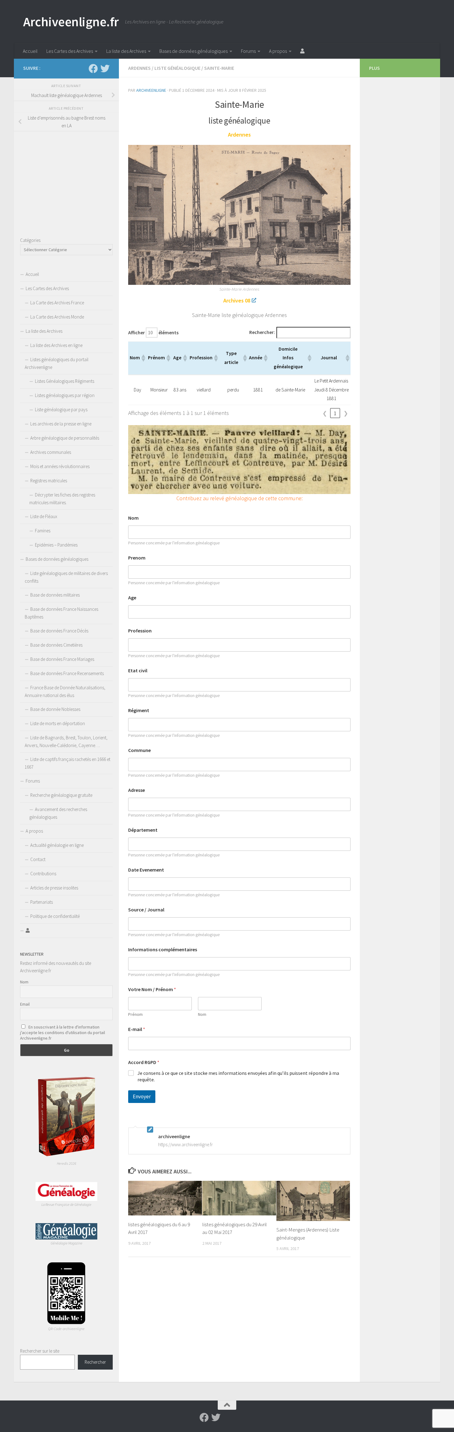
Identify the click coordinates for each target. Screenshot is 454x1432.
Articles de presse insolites (54, 888)
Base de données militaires (55, 595)
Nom (133, 518)
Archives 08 (236, 300)
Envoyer (142, 1096)
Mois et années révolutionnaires (60, 466)
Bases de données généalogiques (193, 51)
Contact (37, 859)
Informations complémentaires (162, 950)
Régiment (138, 710)
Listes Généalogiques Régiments (64, 381)
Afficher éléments (153, 333)
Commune (139, 750)
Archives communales (50, 452)
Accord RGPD (143, 1062)
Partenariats (41, 902)
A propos (278, 51)
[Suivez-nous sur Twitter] (105, 68)
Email (25, 1004)
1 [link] (335, 413)
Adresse (136, 790)
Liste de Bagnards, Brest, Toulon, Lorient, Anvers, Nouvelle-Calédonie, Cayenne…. (66, 741)
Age (132, 598)
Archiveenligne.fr (71, 22)
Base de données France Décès (59, 631)
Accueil (30, 51)
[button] (143, 358)
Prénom (135, 1014)
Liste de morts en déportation (57, 723)
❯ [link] (345, 413)
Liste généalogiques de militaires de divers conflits (66, 577)
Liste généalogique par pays (61, 409)
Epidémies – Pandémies (56, 545)
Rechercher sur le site (39, 1351)
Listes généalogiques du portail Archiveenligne (56, 363)
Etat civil (137, 671)
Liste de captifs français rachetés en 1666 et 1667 (67, 763)
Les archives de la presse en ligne (60, 424)
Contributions (43, 874)
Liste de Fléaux (43, 516)
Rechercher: (262, 332)
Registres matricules (48, 481)
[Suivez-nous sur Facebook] (93, 68)
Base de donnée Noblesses (55, 709)
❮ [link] (324, 413)
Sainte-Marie (219, 68)
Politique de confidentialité (55, 916)
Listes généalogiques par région (65, 395)
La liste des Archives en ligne (56, 345)
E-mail (136, 1029)
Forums (248, 51)
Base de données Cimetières (56, 645)
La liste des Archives (126, 51)
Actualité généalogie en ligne (57, 845)
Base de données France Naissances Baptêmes (61, 613)
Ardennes (139, 68)
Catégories (30, 240)
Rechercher (95, 1362)
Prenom (136, 558)
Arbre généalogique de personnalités (64, 438)
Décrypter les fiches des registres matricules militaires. (62, 498)
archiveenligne (151, 90)
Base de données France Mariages (62, 659)
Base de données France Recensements (67, 673)
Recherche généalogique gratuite (61, 795)
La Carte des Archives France (57, 303)
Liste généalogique (177, 68)
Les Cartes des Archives (69, 51)
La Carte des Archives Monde (57, 317)
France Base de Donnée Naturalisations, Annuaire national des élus (65, 691)
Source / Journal (146, 910)
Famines (42, 531)
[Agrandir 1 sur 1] (342, 433)
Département (143, 830)
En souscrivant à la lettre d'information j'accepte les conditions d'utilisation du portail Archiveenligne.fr (62, 1032)
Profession (140, 631)
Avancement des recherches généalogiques (58, 813)
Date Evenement (146, 870)
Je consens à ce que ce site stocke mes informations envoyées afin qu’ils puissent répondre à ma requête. (238, 1076)
